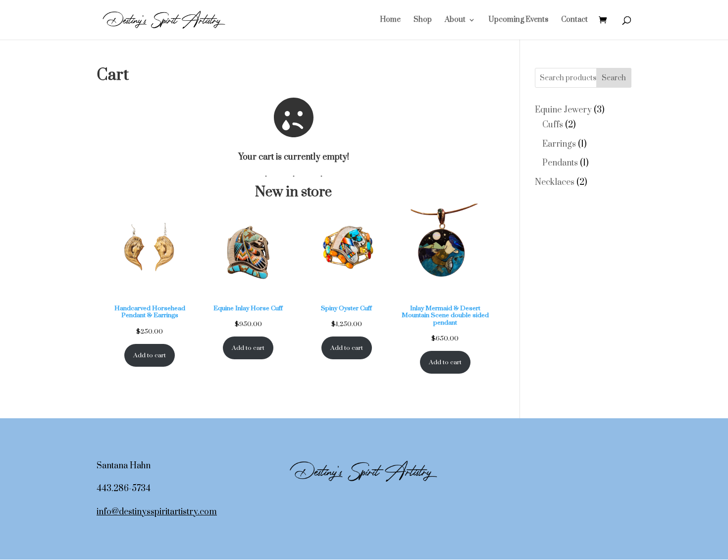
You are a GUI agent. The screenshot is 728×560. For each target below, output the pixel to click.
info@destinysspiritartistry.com (157, 511)
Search (614, 78)
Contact (574, 20)
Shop (423, 20)
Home (390, 20)
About (455, 20)
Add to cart (149, 355)
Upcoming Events (518, 20)
